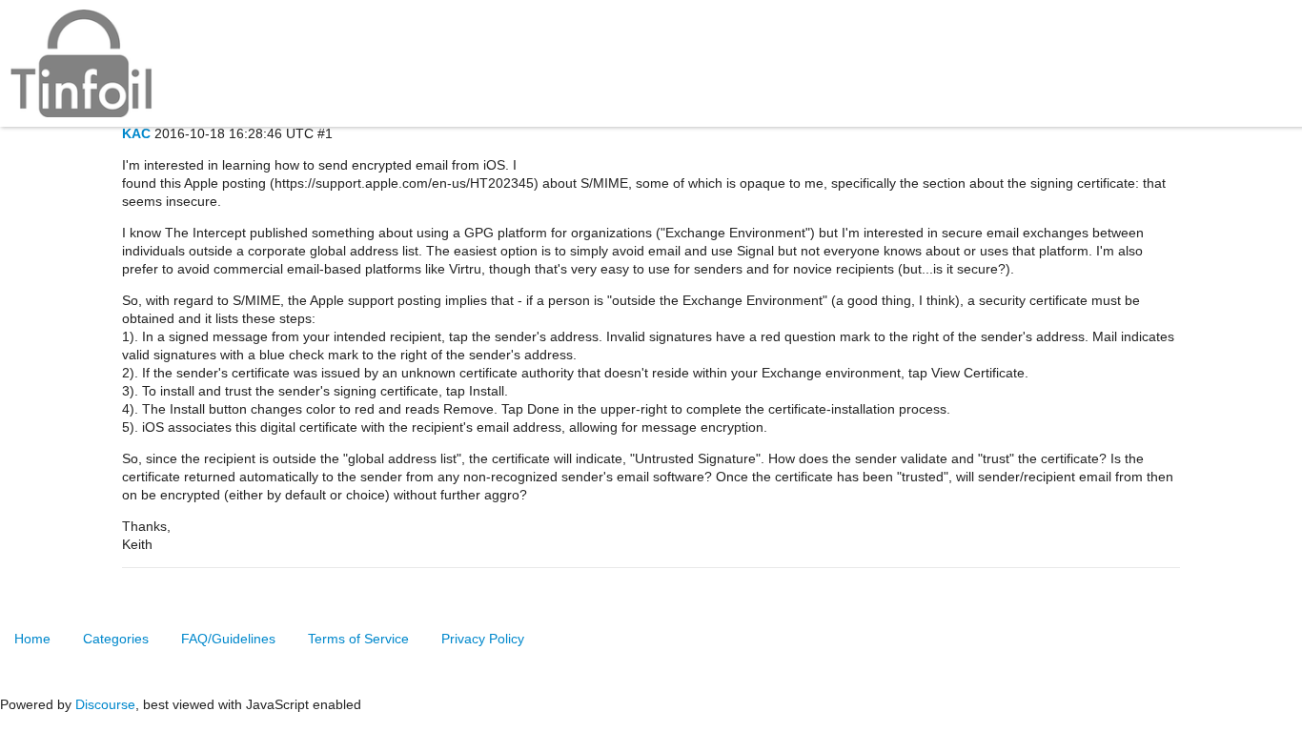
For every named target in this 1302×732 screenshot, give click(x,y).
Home (32, 638)
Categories (116, 638)
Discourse (105, 704)
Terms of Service (358, 638)
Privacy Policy (482, 638)
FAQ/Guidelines (228, 638)
